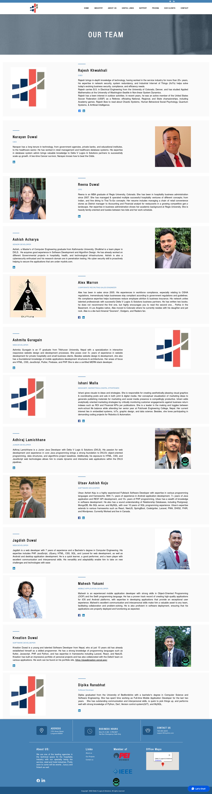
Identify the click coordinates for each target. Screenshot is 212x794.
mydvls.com (66, 261)
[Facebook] (170, 1)
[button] (98, 8)
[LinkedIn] (174, 1)
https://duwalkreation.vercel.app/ (91, 660)
